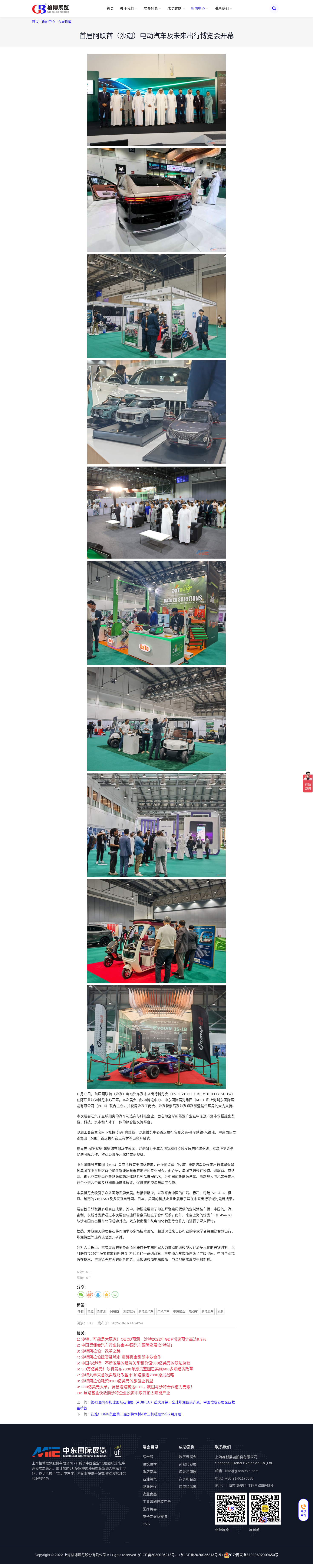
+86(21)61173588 (239, 1478)
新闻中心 (48, 21)
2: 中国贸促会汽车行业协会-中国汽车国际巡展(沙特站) (124, 1345)
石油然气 (150, 1479)
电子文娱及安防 (155, 1516)
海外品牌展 (188, 1472)
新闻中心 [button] (198, 8)
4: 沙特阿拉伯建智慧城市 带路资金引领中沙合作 (119, 1357)
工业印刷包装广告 (157, 1501)
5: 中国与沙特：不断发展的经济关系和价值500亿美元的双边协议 (133, 1363)
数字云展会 (188, 1457)
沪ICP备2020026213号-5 (201, 1555)
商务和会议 (188, 1479)
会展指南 (65, 21)
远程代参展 (188, 1464)
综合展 (148, 1457)
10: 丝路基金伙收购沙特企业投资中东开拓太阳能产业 (123, 1393)
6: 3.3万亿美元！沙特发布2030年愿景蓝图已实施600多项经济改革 (135, 1369)
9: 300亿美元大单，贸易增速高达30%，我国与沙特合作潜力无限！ (135, 1387)
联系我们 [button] (222, 8)
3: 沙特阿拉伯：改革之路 (99, 1351)
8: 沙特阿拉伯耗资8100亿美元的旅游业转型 (115, 1381)
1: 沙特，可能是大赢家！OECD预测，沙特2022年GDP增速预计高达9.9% (141, 1339)
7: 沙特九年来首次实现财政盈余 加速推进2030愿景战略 (125, 1375)
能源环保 (150, 1487)
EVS (146, 1524)
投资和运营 (188, 1487)
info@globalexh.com (241, 1471)
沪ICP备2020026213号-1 (158, 1555)
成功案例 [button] (174, 8)
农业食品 (150, 1494)
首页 (110, 8)
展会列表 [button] (151, 8)
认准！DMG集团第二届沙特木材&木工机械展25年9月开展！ (138, 1414)
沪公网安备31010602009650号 (254, 1555)
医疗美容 (150, 1509)
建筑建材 (150, 1464)
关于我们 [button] (127, 8)
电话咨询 (303, 1513)
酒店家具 (150, 1472)
